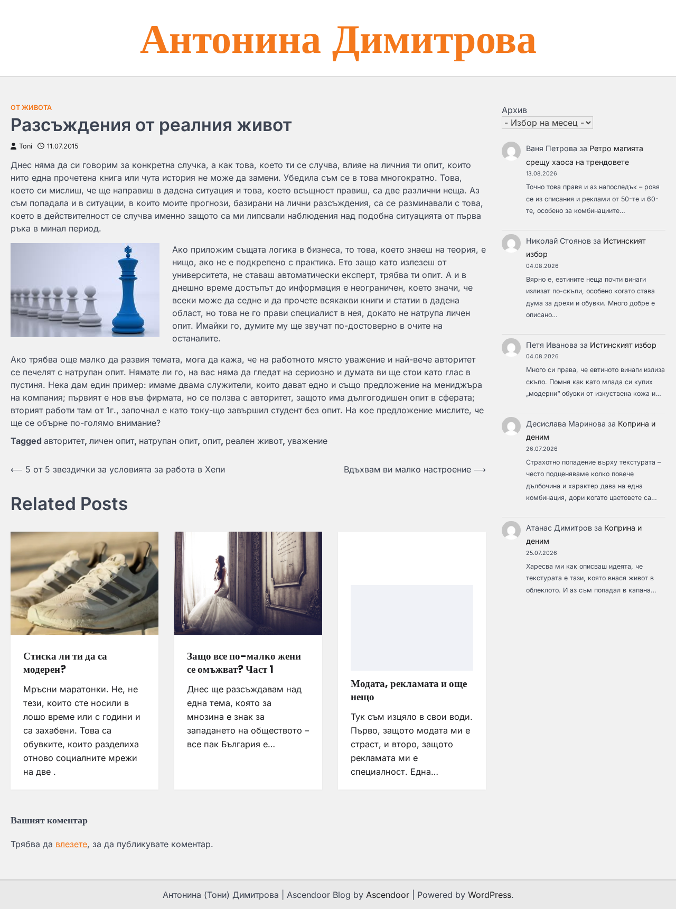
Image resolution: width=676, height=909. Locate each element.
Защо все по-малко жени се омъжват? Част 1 (244, 662)
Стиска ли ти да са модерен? (65, 662)
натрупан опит (168, 440)
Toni (25, 146)
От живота (31, 108)
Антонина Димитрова (338, 37)
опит (211, 440)
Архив (514, 110)
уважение (307, 440)
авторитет (64, 440)
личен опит (111, 440)
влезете (71, 844)
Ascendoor (387, 894)
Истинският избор (623, 344)
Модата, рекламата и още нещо (409, 690)
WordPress (489, 894)
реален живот (254, 440)
